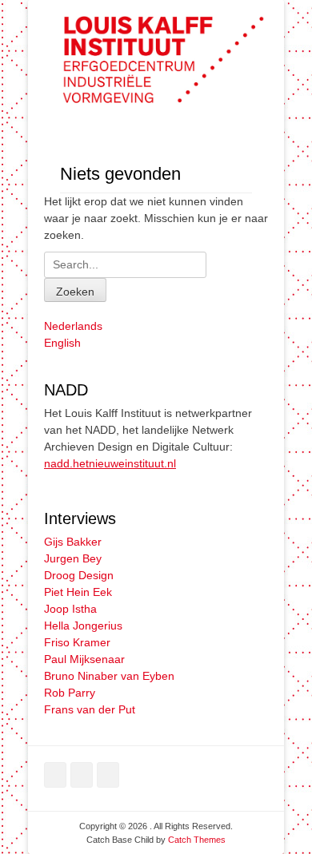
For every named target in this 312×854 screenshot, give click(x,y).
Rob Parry (69, 692)
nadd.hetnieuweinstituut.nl (110, 463)
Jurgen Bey (73, 558)
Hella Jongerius (83, 625)
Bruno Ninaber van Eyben (109, 675)
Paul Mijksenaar (84, 659)
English (62, 342)
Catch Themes (197, 839)
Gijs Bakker (73, 541)
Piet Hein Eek (78, 592)
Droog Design (79, 575)
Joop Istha (70, 608)
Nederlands (73, 326)
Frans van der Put (89, 709)
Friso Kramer (77, 642)
